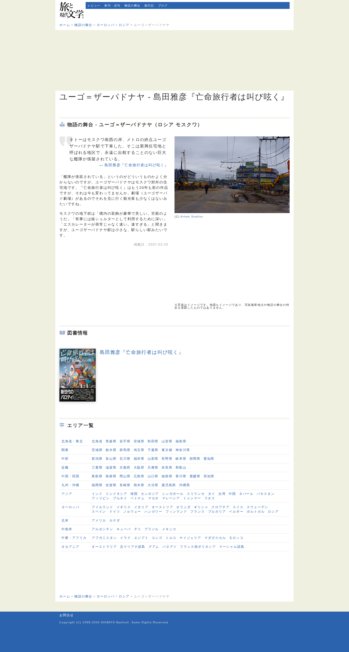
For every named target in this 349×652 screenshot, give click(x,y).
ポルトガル (256, 511)
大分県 (153, 485)
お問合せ (66, 615)
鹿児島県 (169, 485)
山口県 (153, 476)
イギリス (124, 507)
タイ (211, 493)
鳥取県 (97, 476)
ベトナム (137, 498)
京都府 (125, 467)
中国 (232, 493)
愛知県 (209, 458)
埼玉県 (139, 450)
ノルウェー (132, 511)
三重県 (97, 467)
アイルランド (102, 507)
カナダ (114, 520)
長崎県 (125, 485)
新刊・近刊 (112, 5)
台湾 (222, 493)
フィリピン (101, 498)
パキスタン (266, 493)
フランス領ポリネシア (198, 546)
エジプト (141, 537)
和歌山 (181, 467)
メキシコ (169, 529)
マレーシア (171, 498)
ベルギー (236, 511)
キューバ (124, 529)
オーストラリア (104, 546)
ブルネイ (120, 498)
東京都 (167, 450)
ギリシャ (201, 507)
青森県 (111, 441)
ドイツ (114, 511)
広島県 (139, 476)
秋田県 (153, 441)
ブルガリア (217, 511)
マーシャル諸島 (231, 546)
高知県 (209, 476)
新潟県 (97, 458)
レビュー (94, 5)
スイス (238, 507)
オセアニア (70, 546)
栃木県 (111, 450)
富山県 (111, 458)
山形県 (167, 441)
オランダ (183, 507)
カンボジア (150, 493)
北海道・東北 (72, 441)
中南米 (66, 529)
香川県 (181, 476)
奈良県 (167, 467)
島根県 (111, 476)
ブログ (163, 5)
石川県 (125, 458)
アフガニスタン (104, 537)
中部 (65, 458)
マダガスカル (215, 537)
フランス (197, 511)
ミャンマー (192, 498)
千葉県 (153, 450)
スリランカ (196, 493)
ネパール (246, 493)
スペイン (99, 511)
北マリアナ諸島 (132, 546)
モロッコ (236, 537)
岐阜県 (181, 458)
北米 (65, 520)
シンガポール (173, 493)
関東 (65, 450)
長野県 (167, 458)
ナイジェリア (190, 537)
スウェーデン (257, 507)
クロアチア (220, 507)
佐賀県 (111, 485)
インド (97, 493)
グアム (153, 546)
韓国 (134, 493)
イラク (125, 537)
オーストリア (162, 507)
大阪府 (139, 467)
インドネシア (116, 493)
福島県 (181, 441)
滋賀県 (111, 467)
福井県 (139, 458)
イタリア (141, 507)
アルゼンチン (102, 529)
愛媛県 (195, 476)
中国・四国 (70, 476)
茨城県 (97, 450)
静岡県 (195, 458)
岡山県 (125, 476)
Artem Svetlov (192, 216)
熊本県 (139, 485)
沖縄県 (184, 485)
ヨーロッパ (106, 25)
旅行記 (149, 5)
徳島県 (167, 476)
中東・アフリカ (74, 537)
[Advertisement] (174, 60)
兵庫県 (153, 467)
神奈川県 (183, 450)
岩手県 (125, 441)
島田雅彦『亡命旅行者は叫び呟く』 (136, 165)
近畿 (65, 467)
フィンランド (176, 511)
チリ (137, 529)
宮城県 (139, 441)
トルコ (171, 537)
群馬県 (125, 450)
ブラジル (151, 529)
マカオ (153, 498)
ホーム (64, 25)
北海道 (97, 441)
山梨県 (153, 458)
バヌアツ (169, 546)
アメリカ (99, 520)
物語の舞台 (132, 5)
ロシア (124, 25)
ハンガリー (153, 511)
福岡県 (97, 485)
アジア (66, 493)
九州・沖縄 (70, 485)
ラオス (209, 498)
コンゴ (157, 537)
